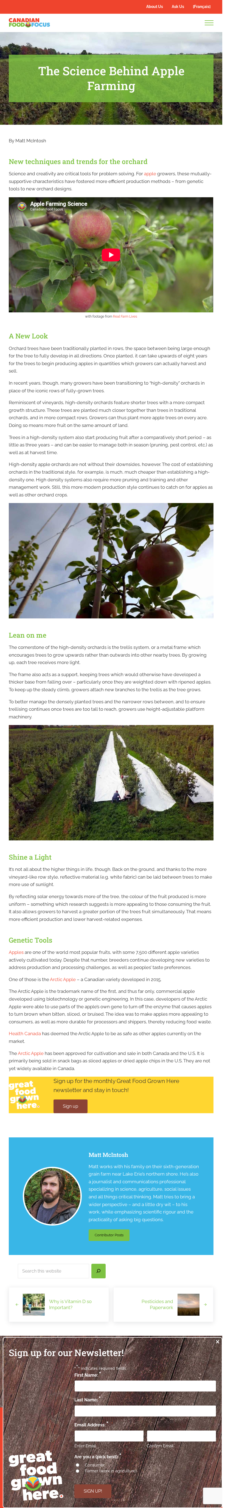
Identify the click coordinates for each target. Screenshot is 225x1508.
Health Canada (25, 1033)
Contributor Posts (112, 1236)
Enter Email (85, 1445)
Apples (16, 952)
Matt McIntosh (108, 1154)
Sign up (70, 1106)
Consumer (95, 1465)
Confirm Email (160, 1445)
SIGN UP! (93, 1491)
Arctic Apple (63, 979)
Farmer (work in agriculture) (111, 1470)
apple (150, 173)
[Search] (98, 1271)
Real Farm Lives (125, 316)
